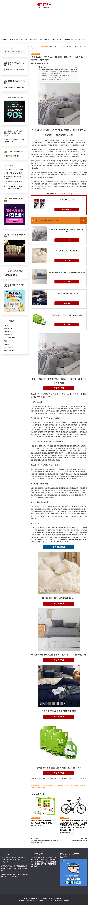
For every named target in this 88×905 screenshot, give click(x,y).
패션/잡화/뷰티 (13, 39)
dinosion (46, 63)
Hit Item (44, 5)
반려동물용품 (33, 39)
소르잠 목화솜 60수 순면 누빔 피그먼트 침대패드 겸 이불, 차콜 (57, 75)
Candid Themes (63, 900)
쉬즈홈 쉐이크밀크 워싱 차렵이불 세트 (52, 73)
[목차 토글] (75, 67)
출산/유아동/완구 (80, 39)
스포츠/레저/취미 (45, 39)
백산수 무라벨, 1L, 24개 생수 (14, 173)
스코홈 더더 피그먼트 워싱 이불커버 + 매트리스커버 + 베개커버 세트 (58, 70)
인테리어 (59, 39)
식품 (53, 39)
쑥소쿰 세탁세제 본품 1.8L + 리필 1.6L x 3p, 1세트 (55, 79)
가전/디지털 (24, 39)
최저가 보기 (67, 240)
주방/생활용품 (69, 39)
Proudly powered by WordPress (31, 900)
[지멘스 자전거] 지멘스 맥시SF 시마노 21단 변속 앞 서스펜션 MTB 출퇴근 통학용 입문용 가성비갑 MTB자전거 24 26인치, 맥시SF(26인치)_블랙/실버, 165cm (73, 825)
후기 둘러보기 (59, 547)
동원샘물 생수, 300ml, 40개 (14, 170)
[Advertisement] (44, 24)
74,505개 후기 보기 (67, 209)
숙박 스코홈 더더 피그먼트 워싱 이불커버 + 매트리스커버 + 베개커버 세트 (60, 72)
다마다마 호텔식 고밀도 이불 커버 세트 (52, 77)
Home (4, 39)
